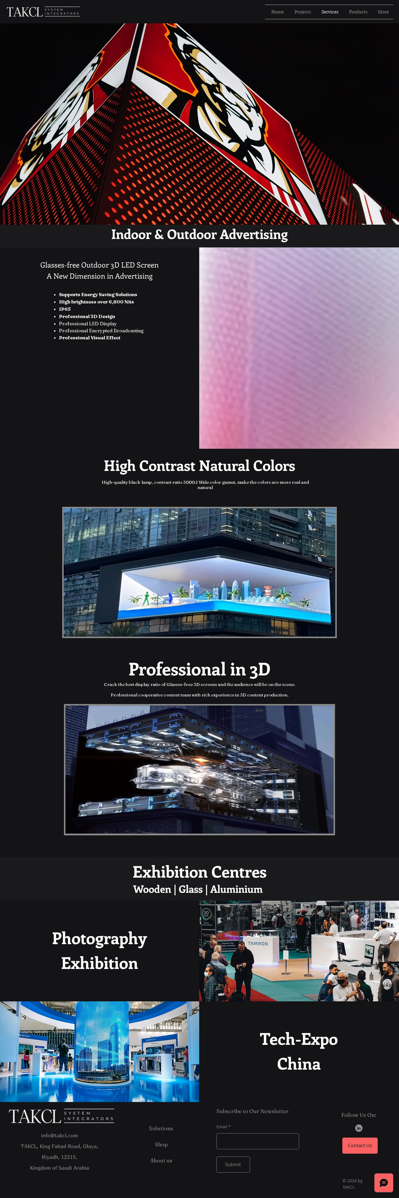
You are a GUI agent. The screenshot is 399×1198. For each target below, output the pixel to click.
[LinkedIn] (358, 1128)
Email (221, 1127)
